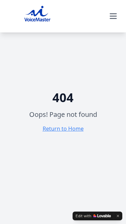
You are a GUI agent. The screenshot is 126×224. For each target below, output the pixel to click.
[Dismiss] (118, 216)
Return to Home (63, 128)
